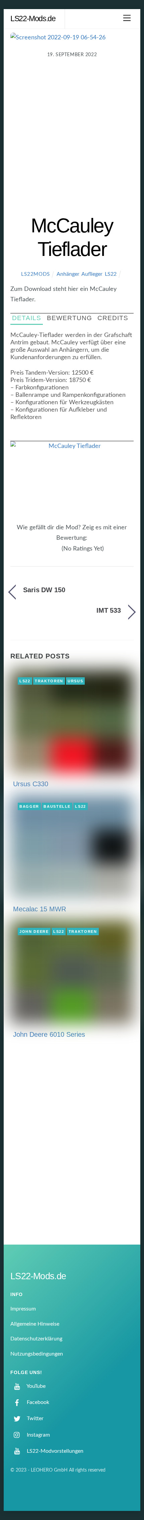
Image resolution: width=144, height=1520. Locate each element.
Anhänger (68, 274)
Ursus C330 (30, 784)
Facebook (37, 1402)
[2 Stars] (46, 552)
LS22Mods (35, 274)
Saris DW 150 (44, 590)
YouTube (35, 1386)
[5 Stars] (58, 552)
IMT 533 (108, 610)
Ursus (75, 681)
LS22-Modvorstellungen (54, 1451)
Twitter (34, 1418)
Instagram (37, 1435)
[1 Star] (42, 552)
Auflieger (91, 274)
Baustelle (57, 806)
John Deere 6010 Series (49, 1034)
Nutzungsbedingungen (36, 1354)
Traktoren (49, 681)
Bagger (29, 806)
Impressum (23, 1309)
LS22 (111, 274)
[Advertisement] (72, 138)
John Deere (34, 931)
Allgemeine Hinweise (34, 1324)
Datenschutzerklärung (36, 1338)
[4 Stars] (54, 552)
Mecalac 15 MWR (39, 909)
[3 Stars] (50, 552)
